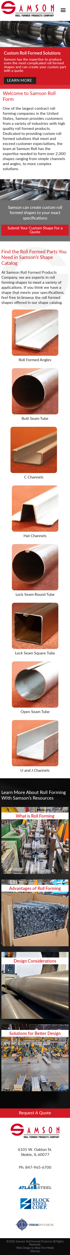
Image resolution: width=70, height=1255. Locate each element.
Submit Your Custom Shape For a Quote (36, 230)
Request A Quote (35, 1113)
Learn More (35, 861)
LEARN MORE (20, 80)
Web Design (23, 1248)
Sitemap (35, 1251)
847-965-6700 (38, 1167)
